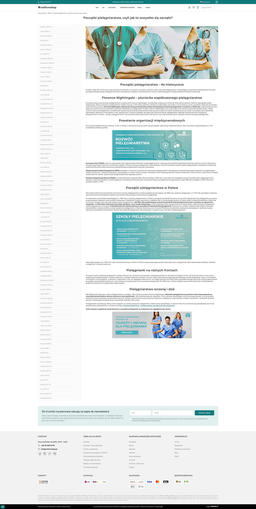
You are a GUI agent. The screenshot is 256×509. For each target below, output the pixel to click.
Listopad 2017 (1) (46, 366)
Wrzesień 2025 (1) (46, 68)
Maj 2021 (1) (44, 249)
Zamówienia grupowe (127, 7)
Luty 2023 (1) (44, 167)
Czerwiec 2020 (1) (46, 298)
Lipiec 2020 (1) (45, 294)
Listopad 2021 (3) (46, 230)
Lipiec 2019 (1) (45, 321)
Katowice (120, 500)
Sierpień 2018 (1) (46, 344)
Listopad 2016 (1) (46, 398)
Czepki (131, 467)
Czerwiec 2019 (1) (46, 326)
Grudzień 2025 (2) (46, 58)
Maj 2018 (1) (44, 353)
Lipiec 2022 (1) (45, 194)
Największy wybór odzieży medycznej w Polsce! (128, 2)
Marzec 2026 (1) (45, 49)
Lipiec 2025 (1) (45, 77)
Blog (49, 13)
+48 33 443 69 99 (45, 2)
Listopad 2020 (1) (46, 276)
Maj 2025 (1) (44, 86)
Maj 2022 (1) (44, 203)
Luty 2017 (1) (44, 389)
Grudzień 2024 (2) (46, 99)
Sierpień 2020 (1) (46, 289)
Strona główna (42, 13)
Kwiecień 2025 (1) (46, 90)
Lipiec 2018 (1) (45, 348)
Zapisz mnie (204, 413)
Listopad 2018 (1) (46, 339)
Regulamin (179, 445)
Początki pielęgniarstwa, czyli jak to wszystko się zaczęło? (69, 13)
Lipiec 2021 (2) (45, 240)
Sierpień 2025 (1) (46, 72)
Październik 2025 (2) (47, 63)
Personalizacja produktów (93, 456)
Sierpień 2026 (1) (46, 27)
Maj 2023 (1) (44, 158)
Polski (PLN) (205, 2)
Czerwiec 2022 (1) (46, 199)
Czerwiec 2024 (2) (46, 117)
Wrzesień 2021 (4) (46, 235)
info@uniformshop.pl (49, 449)
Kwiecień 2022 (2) (46, 208)
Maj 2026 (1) (44, 40)
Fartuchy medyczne (136, 464)
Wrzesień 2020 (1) (46, 285)
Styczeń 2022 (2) (46, 221)
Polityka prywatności (182, 449)
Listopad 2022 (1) (46, 176)
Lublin (115, 500)
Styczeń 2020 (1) (46, 307)
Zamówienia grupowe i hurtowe (95, 453)
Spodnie (132, 449)
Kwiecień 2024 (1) (46, 126)
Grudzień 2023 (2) (46, 135)
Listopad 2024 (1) (46, 104)
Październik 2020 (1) (47, 280)
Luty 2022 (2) (44, 217)
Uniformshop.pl (65, 506)
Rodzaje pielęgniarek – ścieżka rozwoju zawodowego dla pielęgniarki (149, 306)
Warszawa (96, 500)
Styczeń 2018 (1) (45, 362)
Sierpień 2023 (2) (46, 149)
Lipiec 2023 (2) (45, 154)
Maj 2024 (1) (44, 122)
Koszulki (132, 460)
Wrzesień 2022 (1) (46, 185)
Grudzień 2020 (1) (46, 271)
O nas (177, 442)
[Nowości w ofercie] (152, 338)
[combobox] (209, 7)
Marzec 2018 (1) (45, 357)
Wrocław (107, 500)
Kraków (102, 500)
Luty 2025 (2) (44, 95)
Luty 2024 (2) (44, 131)
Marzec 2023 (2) (45, 163)
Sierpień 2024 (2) (46, 113)
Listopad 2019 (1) (46, 312)
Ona (97, 7)
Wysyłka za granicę (90, 467)
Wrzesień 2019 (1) (46, 316)
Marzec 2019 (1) (45, 330)
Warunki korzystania (147, 506)
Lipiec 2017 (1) (45, 375)
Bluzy (131, 445)
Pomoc (148, 7)
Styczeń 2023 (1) (46, 172)
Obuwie (132, 453)
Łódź (111, 500)
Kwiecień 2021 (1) (46, 253)
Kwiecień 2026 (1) (46, 45)
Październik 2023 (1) (47, 144)
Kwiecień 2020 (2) (46, 303)
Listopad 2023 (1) (46, 140)
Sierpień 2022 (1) (46, 190)
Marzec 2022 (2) (45, 212)
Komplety (132, 442)
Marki (140, 7)
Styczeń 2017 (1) (45, 393)
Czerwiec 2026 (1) (46, 36)
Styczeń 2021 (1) (45, 267)
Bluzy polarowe (135, 456)
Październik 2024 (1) (47, 108)
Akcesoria (112, 7)
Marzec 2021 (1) (45, 258)
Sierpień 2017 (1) (45, 371)
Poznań (125, 500)
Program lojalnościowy (91, 460)
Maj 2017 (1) (44, 380)
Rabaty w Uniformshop (92, 464)
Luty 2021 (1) (44, 262)
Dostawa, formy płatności (93, 445)
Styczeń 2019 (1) (45, 335)
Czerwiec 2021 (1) (46, 244)
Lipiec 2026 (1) (45, 31)
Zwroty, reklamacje (90, 449)
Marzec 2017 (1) (45, 384)
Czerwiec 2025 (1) (46, 81)
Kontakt (86, 442)
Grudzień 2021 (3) (46, 226)
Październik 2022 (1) (47, 181)
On (103, 7)
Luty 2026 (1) (44, 54)
